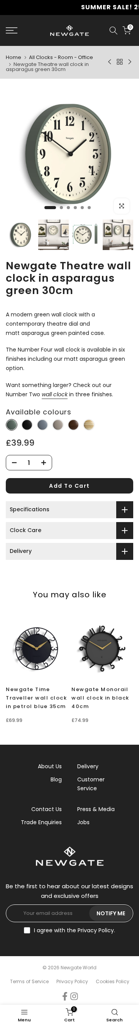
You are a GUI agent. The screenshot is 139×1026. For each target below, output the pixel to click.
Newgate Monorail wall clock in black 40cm (100, 698)
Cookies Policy (112, 981)
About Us (50, 766)
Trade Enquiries (41, 822)
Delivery (87, 766)
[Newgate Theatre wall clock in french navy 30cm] (42, 425)
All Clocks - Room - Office (61, 57)
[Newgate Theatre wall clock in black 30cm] (27, 425)
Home (13, 57)
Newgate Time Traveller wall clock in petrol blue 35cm (36, 698)
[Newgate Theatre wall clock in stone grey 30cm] (58, 425)
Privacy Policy (96, 930)
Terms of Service (29, 981)
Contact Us (46, 809)
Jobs (83, 822)
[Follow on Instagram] (74, 996)
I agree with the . (74, 930)
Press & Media (96, 809)
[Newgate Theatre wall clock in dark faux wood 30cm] (73, 425)
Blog (56, 779)
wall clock (55, 394)
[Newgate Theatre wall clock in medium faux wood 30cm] (89, 425)
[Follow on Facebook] (65, 996)
